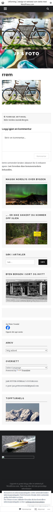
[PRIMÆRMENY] (5, 9)
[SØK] (48, 9)
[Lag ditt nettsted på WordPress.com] (26, 3)
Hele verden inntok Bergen (16, 118)
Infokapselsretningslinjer (35, 502)
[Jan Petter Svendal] (8, 329)
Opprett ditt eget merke (14, 332)
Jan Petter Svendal (12, 324)
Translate (26, 370)
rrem (7, 74)
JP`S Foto (26, 53)
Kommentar (41, 156)
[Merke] (20, 262)
